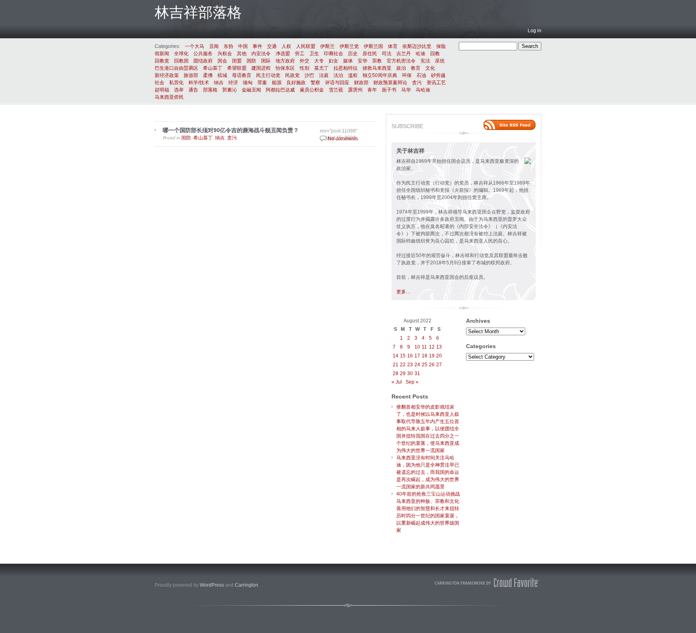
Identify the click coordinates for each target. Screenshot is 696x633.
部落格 (210, 90)
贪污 (417, 82)
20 (439, 356)
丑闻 (214, 46)
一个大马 (194, 46)
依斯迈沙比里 (416, 46)
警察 (315, 82)
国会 (222, 61)
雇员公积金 (312, 90)
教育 (415, 68)
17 (417, 356)
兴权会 (225, 53)
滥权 (353, 75)
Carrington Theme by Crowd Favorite (487, 583)
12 (432, 347)
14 (395, 356)
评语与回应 (337, 82)
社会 (159, 82)
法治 (338, 75)
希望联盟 (236, 68)
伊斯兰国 (373, 46)
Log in (534, 30)
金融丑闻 (251, 90)
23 (410, 364)
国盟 (237, 61)
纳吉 (219, 82)
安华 (362, 61)
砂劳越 (438, 75)
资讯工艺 (436, 82)
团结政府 (203, 61)
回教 (435, 53)
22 (403, 364)
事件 (257, 46)
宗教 (377, 61)
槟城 (222, 75)
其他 (241, 53)
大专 (319, 61)
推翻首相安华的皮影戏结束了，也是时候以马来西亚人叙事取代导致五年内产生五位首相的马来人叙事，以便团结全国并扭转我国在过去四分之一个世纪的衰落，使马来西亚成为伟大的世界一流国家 (427, 428)
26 (432, 364)
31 (417, 373)
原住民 (369, 53)
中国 (243, 46)
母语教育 (241, 75)
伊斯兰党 (349, 46)
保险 (441, 46)
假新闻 (162, 53)
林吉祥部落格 (198, 12)
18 (424, 356)
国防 (251, 61)
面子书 (389, 90)
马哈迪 (423, 90)
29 (403, 373)
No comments (343, 138)
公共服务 (203, 53)
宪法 (425, 61)
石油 (421, 75)
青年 (372, 90)
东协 (228, 46)
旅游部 (191, 75)
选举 (179, 90)
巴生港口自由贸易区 (176, 68)
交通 (272, 46)
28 (395, 373)
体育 (393, 46)
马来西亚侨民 (169, 97)
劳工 (299, 53)
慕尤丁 (321, 68)
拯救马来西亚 (377, 68)
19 (432, 356)
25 (424, 364)
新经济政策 (167, 75)
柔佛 (208, 75)
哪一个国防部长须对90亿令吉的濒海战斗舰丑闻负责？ (231, 130)
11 (424, 347)
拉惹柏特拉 (346, 68)
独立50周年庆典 (379, 75)
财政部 (361, 82)
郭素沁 (229, 90)
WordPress (212, 585)
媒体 (348, 61)
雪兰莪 (336, 90)
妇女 (333, 61)
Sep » (412, 382)
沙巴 (309, 75)
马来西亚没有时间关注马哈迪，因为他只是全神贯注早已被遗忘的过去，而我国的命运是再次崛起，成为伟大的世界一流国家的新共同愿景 (427, 472)
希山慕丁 (212, 68)
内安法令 (261, 53)
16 (410, 356)
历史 (353, 53)
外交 (304, 61)
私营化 (176, 82)
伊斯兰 (327, 46)
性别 (304, 68)
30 (410, 373)
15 (403, 356)
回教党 (162, 61)
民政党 (292, 75)
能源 (277, 82)
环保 (407, 75)
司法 (387, 53)
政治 (401, 68)
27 (439, 364)
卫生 (314, 53)
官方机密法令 (401, 61)
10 (417, 347)
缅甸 (248, 82)
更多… (403, 292)
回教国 (181, 61)
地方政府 (285, 61)
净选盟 (283, 53)
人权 (286, 46)
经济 (233, 82)
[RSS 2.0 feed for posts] (509, 125)
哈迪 (420, 53)
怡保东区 (285, 68)
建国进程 (261, 68)
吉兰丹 (403, 53)
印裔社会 (333, 53)
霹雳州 (355, 90)
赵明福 (162, 90)
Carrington (246, 585)
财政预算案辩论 (390, 82)
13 (439, 347)
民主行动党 (268, 75)
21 (395, 364)
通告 (193, 90)
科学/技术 (198, 82)
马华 (406, 90)
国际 (266, 61)
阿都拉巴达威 (280, 90)
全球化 (181, 53)
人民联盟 (305, 46)
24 (417, 364)
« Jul (397, 382)
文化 (430, 68)
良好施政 (296, 82)
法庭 (324, 75)
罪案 (262, 82)
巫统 (440, 61)
